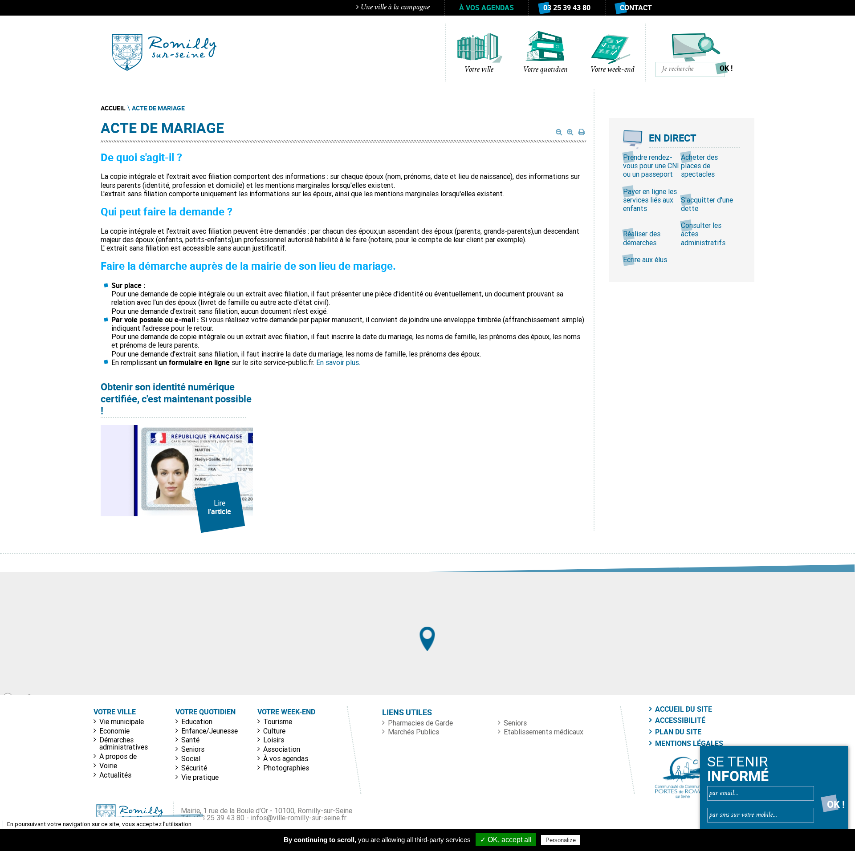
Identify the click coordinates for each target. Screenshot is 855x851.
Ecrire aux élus (645, 259)
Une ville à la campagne (394, 7)
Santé (190, 739)
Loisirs (273, 739)
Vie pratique (200, 777)
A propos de (118, 756)
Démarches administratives (123, 743)
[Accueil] (164, 52)
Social (190, 758)
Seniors (192, 749)
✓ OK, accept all (506, 839)
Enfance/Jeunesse (209, 730)
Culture (274, 730)
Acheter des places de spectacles (699, 165)
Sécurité (194, 767)
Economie (114, 730)
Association (281, 749)
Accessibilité (680, 720)
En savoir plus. (337, 362)
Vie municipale (121, 721)
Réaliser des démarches (641, 238)
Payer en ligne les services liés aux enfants (650, 200)
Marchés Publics (413, 731)
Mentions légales (689, 743)
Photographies (286, 767)
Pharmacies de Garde (420, 722)
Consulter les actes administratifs (703, 234)
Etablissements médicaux (543, 731)
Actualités (115, 774)
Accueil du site (683, 709)
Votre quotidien (545, 69)
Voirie (108, 765)
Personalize (561, 840)
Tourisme (277, 721)
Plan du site (678, 731)
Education (196, 721)
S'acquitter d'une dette (707, 204)
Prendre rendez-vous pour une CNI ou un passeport (651, 165)
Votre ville (478, 69)
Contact (636, 7)
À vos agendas (486, 7)
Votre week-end (612, 69)
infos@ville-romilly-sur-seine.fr (298, 817)
